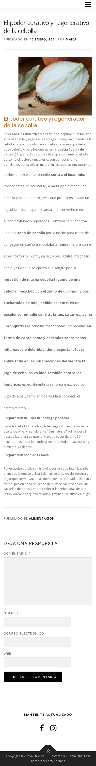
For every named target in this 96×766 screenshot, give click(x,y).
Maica (71, 39)
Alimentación (42, 518)
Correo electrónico (24, 633)
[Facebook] (42, 728)
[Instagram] (53, 728)
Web (8, 653)
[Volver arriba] (48, 751)
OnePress (83, 756)
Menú (88, 4)
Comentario (17, 553)
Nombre (11, 613)
